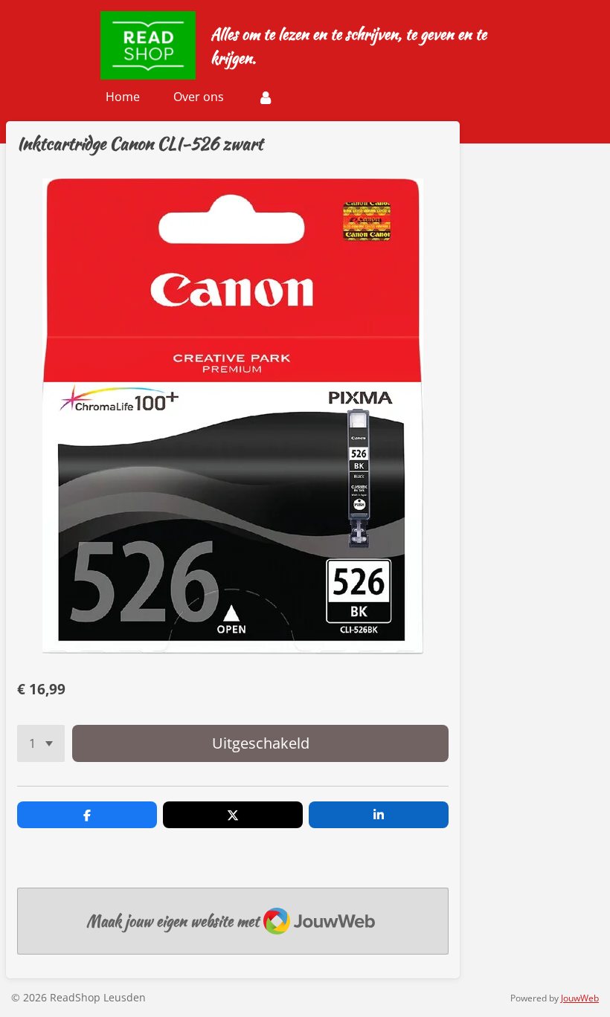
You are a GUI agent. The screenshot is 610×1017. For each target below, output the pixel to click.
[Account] (266, 96)
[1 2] (41, 743)
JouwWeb (580, 998)
